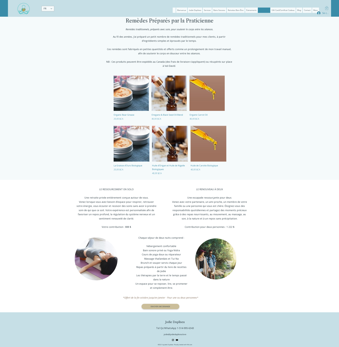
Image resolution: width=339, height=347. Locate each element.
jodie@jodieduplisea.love (175, 334)
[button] (326, 8)
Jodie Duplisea (175, 322)
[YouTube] (177, 340)
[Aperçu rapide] (131, 93)
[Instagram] (173, 340)
